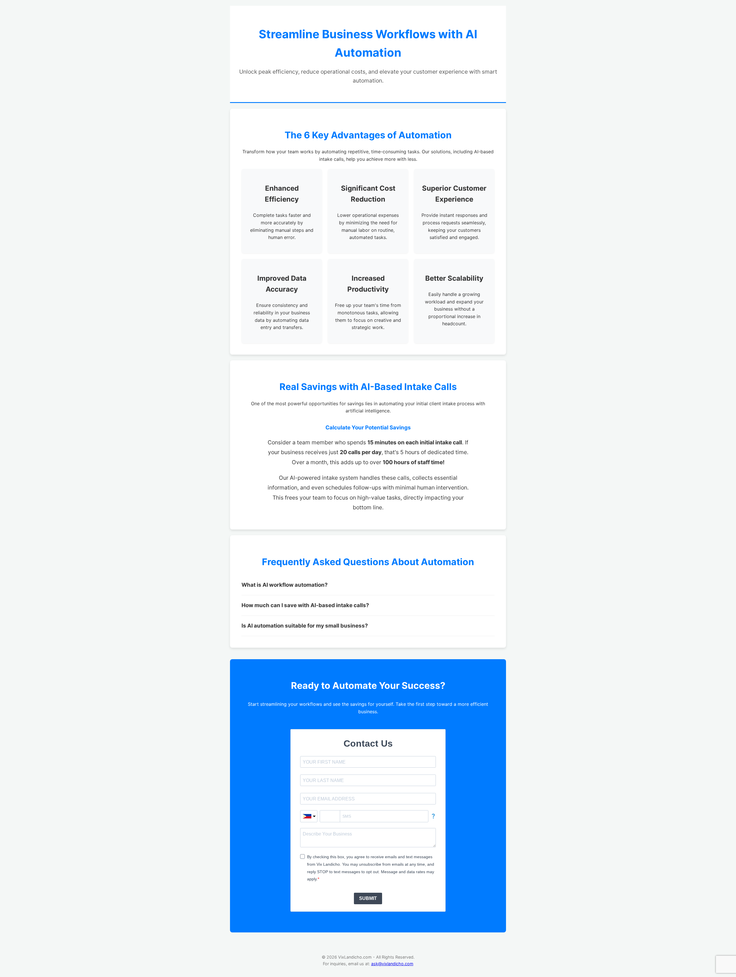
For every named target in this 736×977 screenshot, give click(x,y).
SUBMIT (368, 898)
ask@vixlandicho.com (392, 963)
